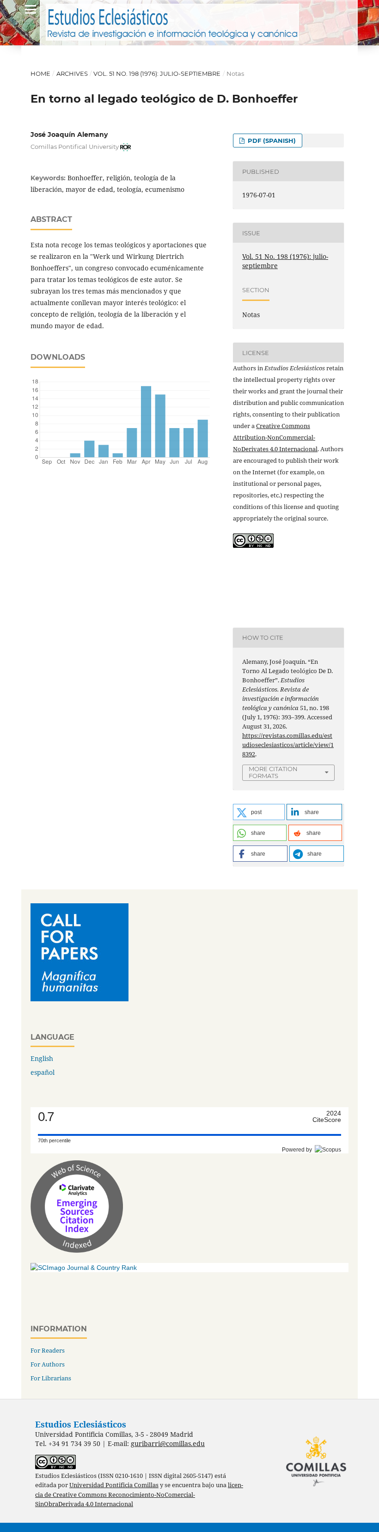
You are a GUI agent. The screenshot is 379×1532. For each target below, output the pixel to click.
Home (40, 73)
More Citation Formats (273, 772)
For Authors (48, 1364)
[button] (259, 812)
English (42, 1058)
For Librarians (51, 1378)
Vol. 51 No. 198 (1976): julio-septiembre (156, 73)
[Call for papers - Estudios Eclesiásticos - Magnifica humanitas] (79, 998)
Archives (72, 73)
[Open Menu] (30, 9)
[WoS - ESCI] (77, 1250)
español (43, 1072)
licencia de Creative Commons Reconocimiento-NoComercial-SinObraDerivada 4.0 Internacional (139, 1494)
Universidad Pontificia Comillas (114, 1485)
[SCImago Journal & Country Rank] (84, 1267)
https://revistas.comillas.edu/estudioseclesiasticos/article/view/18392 (288, 744)
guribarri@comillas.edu (168, 1443)
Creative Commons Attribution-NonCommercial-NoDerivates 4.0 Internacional (275, 437)
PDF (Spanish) (271, 140)
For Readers (48, 1350)
